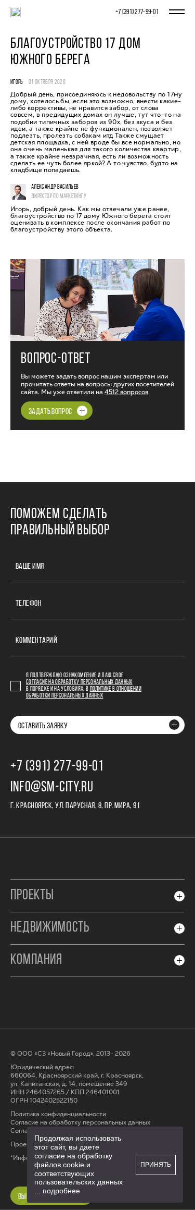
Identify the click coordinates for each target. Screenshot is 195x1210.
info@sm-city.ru (52, 787)
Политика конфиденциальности (58, 1114)
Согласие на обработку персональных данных (79, 682)
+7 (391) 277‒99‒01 (137, 12)
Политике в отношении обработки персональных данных (83, 692)
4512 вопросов (126, 392)
